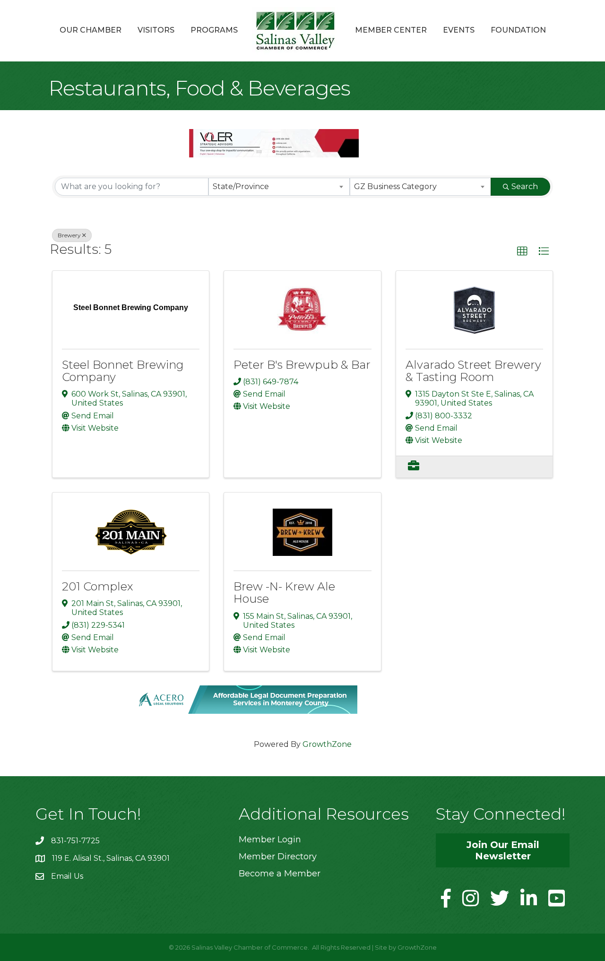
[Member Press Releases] (414, 466)
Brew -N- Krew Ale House (284, 593)
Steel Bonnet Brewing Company (123, 371)
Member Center (391, 30)
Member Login (270, 839)
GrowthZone (327, 744)
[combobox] (279, 187)
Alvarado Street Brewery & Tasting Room (473, 371)
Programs (214, 30)
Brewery (69, 235)
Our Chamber (90, 30)
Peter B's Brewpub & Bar (302, 365)
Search (524, 186)
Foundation (518, 30)
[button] (522, 251)
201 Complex (97, 586)
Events (459, 30)
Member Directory (278, 856)
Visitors (156, 30)
